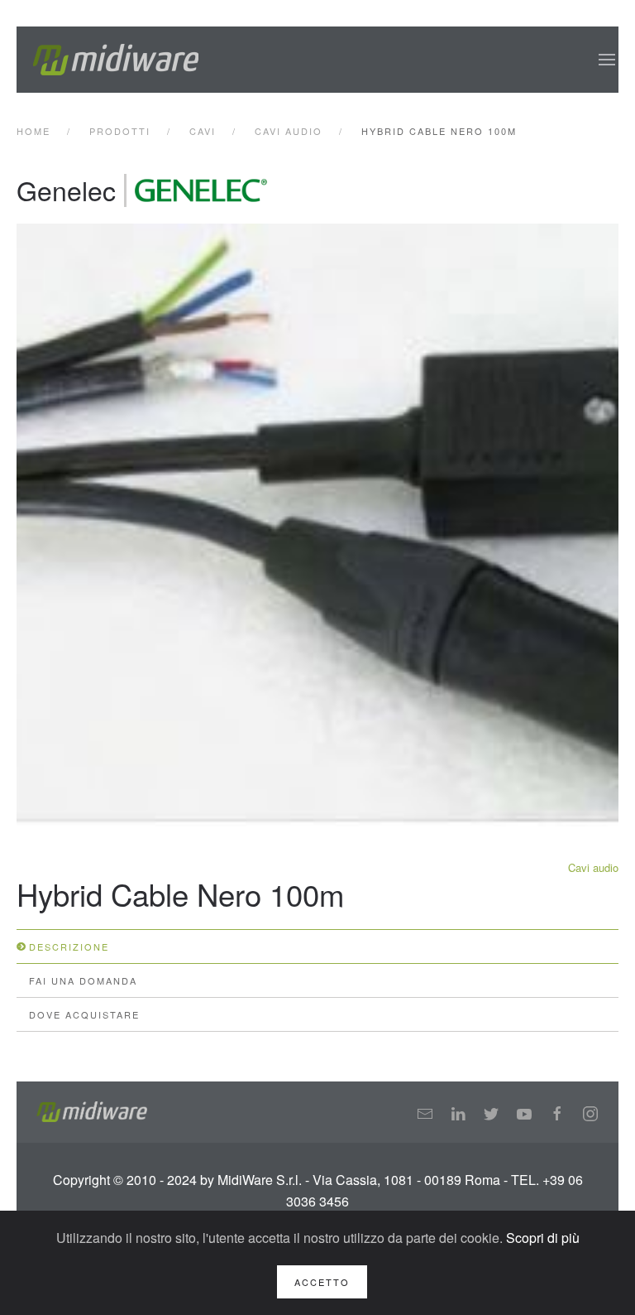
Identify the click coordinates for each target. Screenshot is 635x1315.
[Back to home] (115, 59)
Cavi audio (593, 867)
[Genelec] (201, 190)
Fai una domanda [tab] (83, 980)
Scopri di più (543, 1237)
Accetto (322, 1282)
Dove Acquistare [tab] (84, 1014)
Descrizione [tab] (69, 946)
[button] (607, 59)
